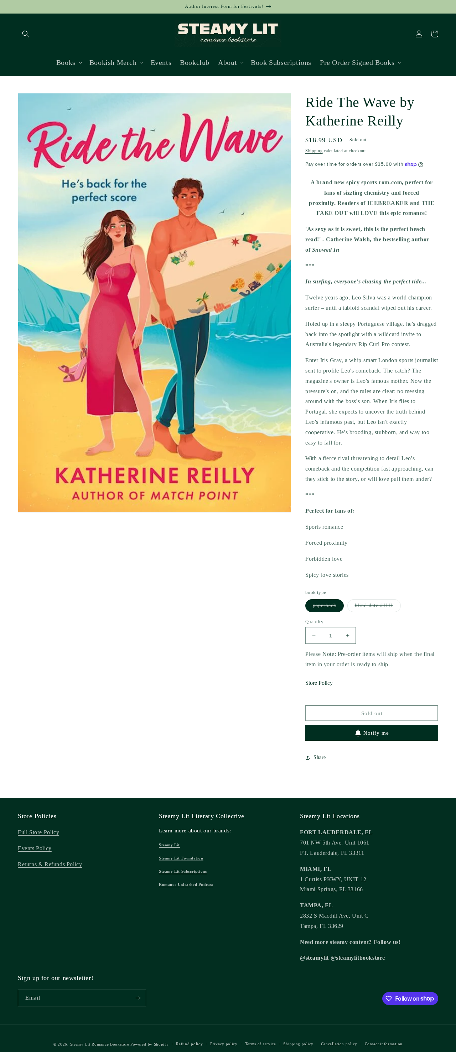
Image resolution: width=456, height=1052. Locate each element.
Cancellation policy (339, 1044)
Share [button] (320, 757)
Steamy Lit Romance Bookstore (99, 1044)
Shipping (314, 150)
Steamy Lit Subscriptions (183, 871)
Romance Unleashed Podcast (186, 884)
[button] (25, 34)
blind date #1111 (378, 607)
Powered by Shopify (149, 1044)
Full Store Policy (38, 832)
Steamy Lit (169, 845)
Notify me (376, 733)
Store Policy (319, 683)
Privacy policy (224, 1044)
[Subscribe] (138, 998)
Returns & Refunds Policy (50, 864)
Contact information (384, 1044)
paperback (328, 607)
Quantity (314, 621)
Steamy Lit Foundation (181, 858)
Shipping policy (298, 1044)
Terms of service (260, 1044)
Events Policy (35, 848)
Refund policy (189, 1044)
